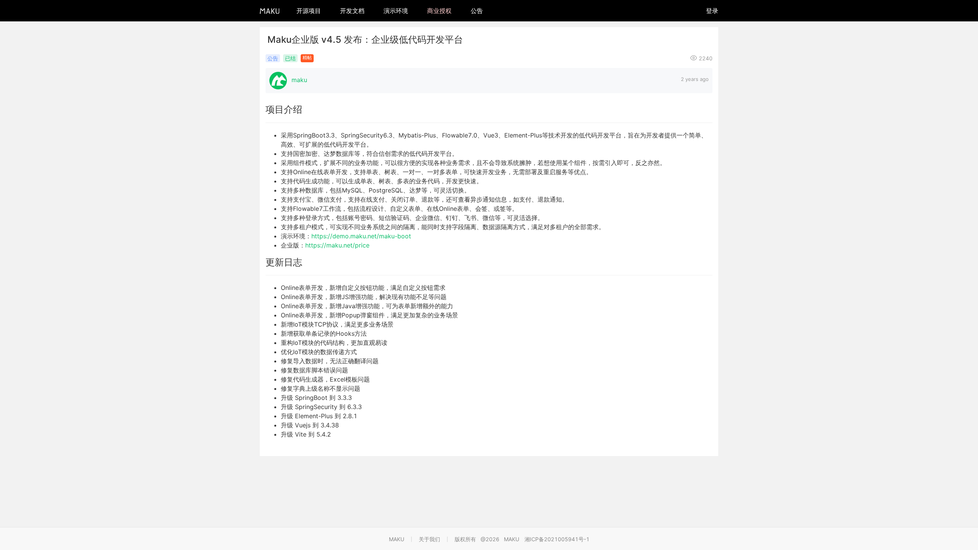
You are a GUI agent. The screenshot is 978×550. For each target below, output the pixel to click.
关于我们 (429, 539)
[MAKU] (269, 10)
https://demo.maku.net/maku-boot (361, 236)
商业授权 (439, 11)
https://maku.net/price (337, 245)
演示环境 (396, 11)
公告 (477, 11)
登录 (712, 11)
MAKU (396, 539)
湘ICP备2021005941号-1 (557, 539)
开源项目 (308, 11)
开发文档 (352, 11)
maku (299, 80)
